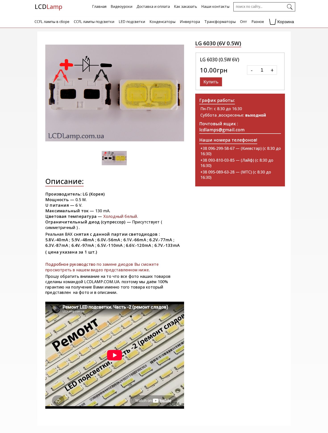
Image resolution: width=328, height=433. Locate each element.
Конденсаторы (162, 21)
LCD (48, 6)
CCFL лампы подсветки (94, 21)
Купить (210, 81)
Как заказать (185, 6)
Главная (99, 6)
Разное (257, 21)
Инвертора (190, 21)
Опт (243, 21)
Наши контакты (215, 6)
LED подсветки (132, 21)
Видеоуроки (121, 6)
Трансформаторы (220, 21)
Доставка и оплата (153, 6)
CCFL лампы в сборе (52, 21)
